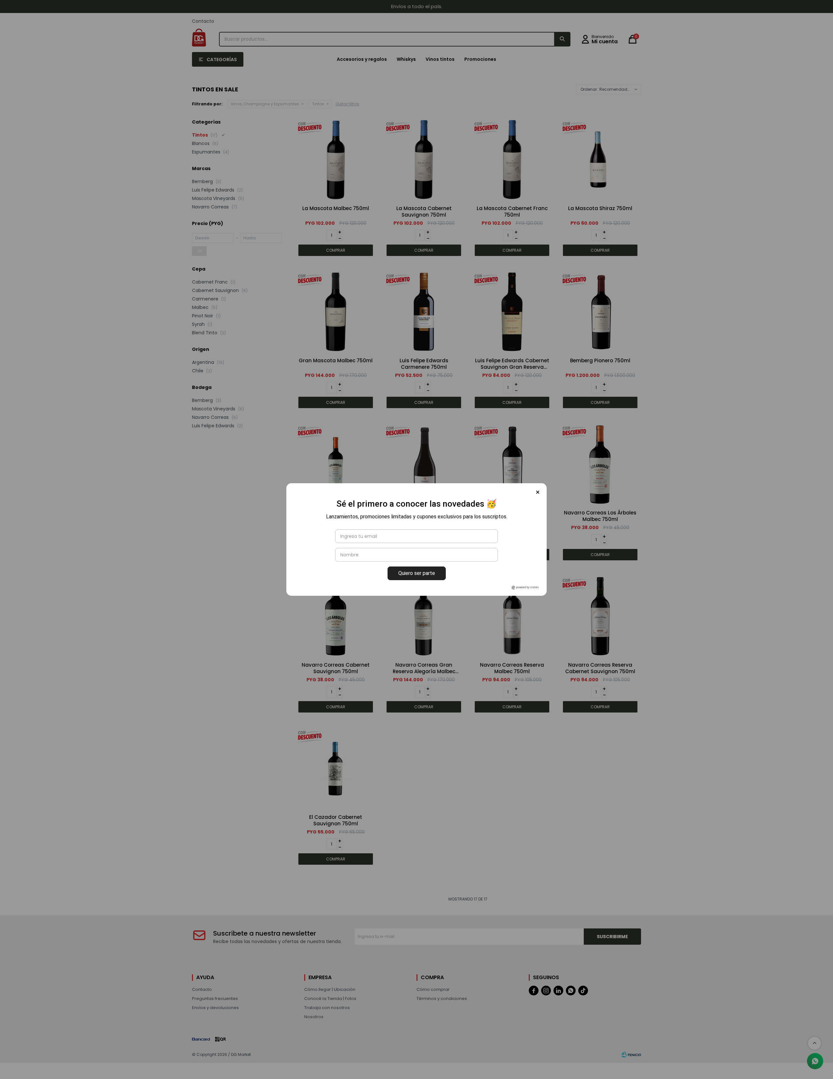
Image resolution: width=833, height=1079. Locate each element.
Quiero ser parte (416, 573)
